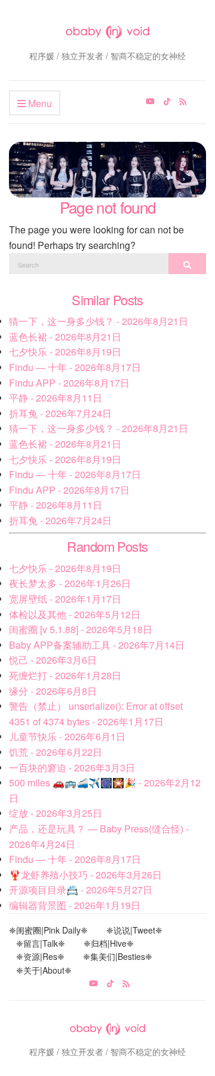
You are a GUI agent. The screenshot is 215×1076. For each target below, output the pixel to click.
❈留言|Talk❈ (40, 943)
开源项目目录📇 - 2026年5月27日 (80, 889)
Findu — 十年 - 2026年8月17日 (75, 367)
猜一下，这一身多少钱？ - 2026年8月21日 (98, 321)
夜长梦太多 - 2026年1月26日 (70, 583)
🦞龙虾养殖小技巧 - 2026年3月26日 (85, 875)
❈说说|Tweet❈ (134, 930)
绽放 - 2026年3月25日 (55, 813)
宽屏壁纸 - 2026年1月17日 (65, 599)
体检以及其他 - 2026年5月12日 (74, 614)
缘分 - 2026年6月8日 (53, 691)
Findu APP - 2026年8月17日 (69, 383)
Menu (39, 103)
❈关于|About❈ (44, 970)
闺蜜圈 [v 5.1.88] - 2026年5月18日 (80, 629)
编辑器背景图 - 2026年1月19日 (74, 905)
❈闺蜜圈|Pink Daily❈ (48, 930)
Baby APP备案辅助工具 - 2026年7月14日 (97, 645)
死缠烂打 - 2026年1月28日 (65, 675)
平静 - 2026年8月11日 (55, 398)
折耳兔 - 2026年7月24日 (60, 413)
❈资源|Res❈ (40, 956)
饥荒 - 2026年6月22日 (55, 752)
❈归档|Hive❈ (109, 943)
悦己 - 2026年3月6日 (53, 660)
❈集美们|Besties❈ (117, 956)
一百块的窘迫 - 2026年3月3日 (72, 767)
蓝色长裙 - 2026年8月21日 (65, 337)
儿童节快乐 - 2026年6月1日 (67, 736)
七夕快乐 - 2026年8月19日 (65, 351)
